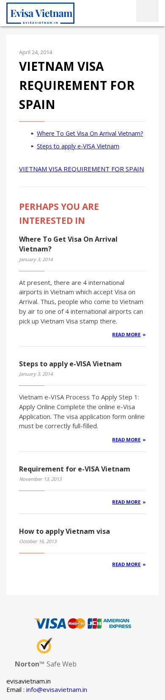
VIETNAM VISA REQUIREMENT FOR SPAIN (81, 169)
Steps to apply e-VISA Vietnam (78, 146)
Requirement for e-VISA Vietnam (74, 469)
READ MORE (126, 334)
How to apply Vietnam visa (64, 531)
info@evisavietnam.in (56, 689)
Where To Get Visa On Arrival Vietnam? (90, 133)
